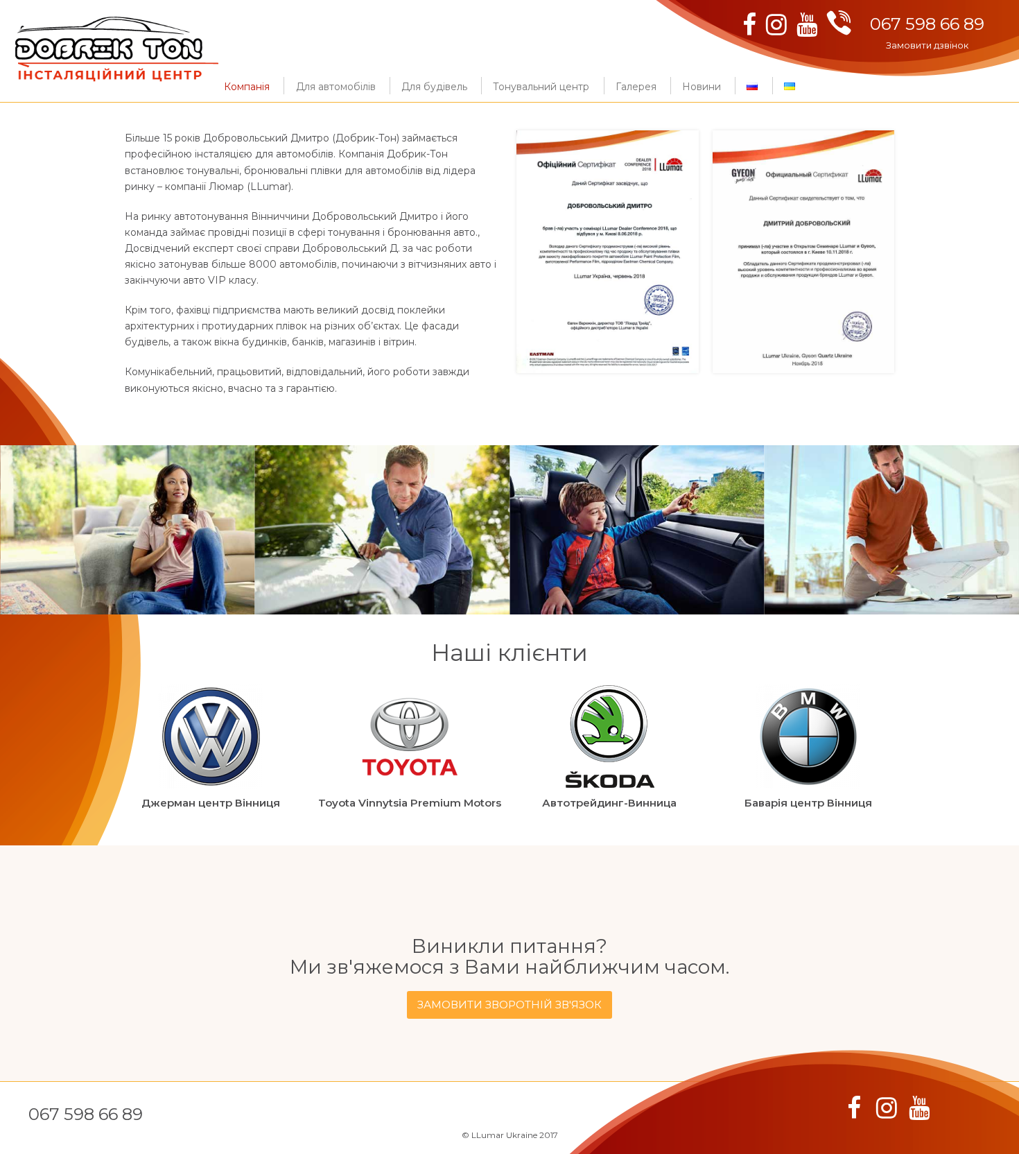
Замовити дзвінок (927, 45)
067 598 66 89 (927, 24)
